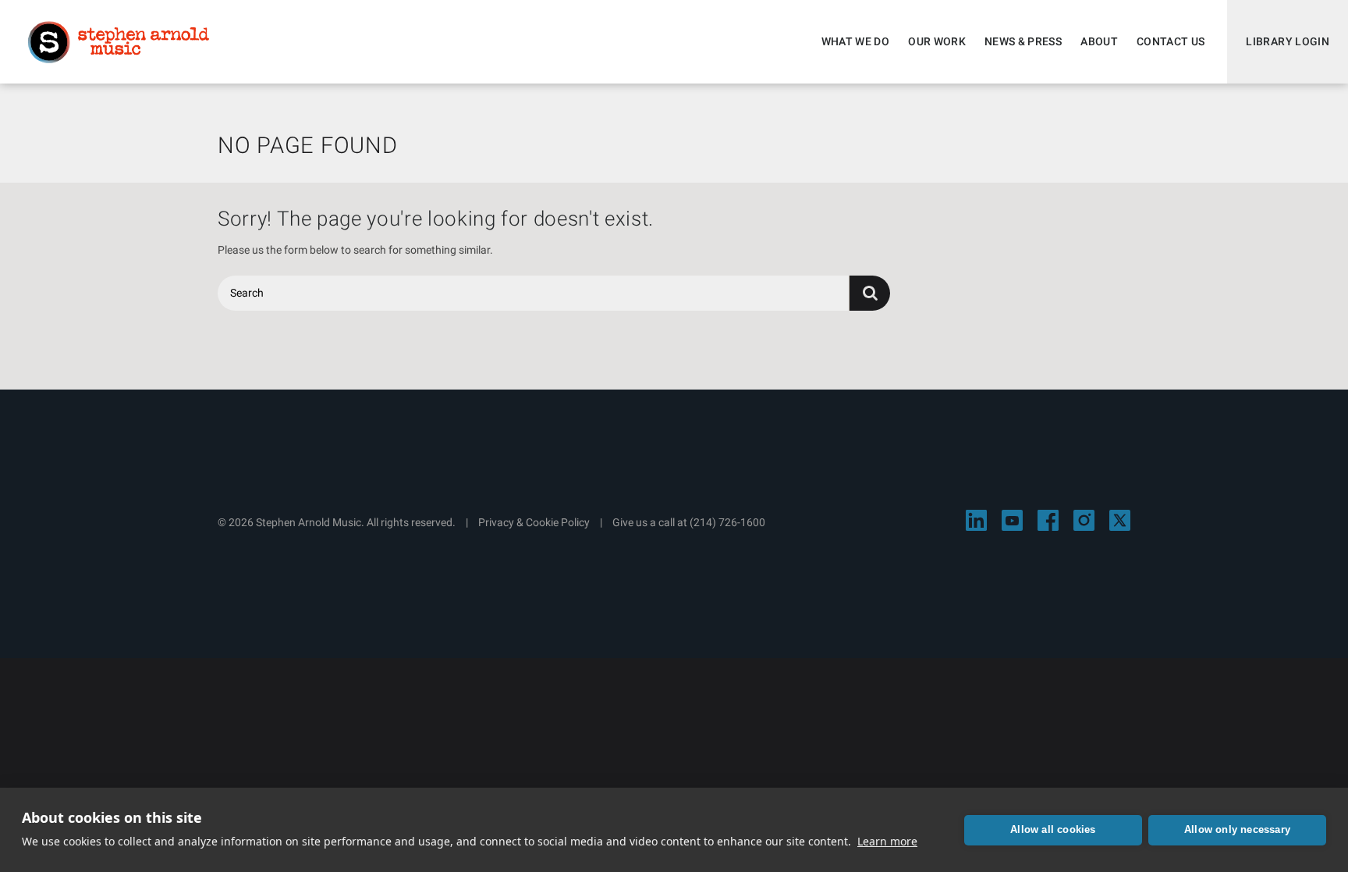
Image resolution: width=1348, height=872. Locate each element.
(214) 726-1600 (727, 522)
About (1099, 41)
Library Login (1287, 41)
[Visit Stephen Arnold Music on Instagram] (1083, 520)
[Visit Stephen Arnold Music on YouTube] (1012, 520)
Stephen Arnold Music (118, 42)
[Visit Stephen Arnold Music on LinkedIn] (976, 520)
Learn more (887, 841)
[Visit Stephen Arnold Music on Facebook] (1048, 520)
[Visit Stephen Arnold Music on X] (1119, 520)
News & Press (1023, 41)
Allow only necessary (1237, 829)
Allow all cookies (1052, 829)
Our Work (937, 41)
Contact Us (1171, 41)
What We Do (855, 41)
